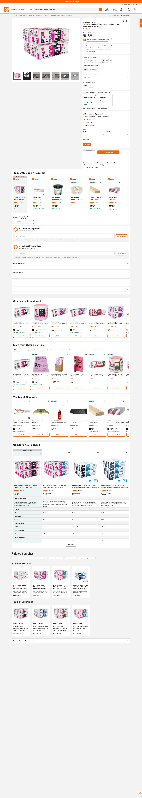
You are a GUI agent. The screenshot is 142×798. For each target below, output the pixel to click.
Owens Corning (18, 623)
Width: (108, 131)
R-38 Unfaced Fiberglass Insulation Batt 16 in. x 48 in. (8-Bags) (80, 628)
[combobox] (66, 9)
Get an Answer (121, 236)
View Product (17, 595)
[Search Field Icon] (100, 9)
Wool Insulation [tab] (99, 350)
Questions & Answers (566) (103, 29)
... (13, 15)
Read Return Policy (92, 167)
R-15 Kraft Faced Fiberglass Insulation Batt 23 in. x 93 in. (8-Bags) (60, 628)
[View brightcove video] (36, 76)
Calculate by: (86, 119)
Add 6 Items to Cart (23, 222)
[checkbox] (14, 179)
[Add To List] (123, 21)
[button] (71, 264)
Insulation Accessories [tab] (69, 350)
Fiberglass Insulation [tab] (31, 350)
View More (71, 544)
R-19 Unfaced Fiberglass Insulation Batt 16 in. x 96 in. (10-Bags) (40, 628)
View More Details (90, 51)
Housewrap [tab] (85, 350)
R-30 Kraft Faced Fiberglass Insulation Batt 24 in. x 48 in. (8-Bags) (20, 628)
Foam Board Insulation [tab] (50, 350)
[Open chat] (141, 23)
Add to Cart (109, 152)
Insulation (31, 15)
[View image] (17, 76)
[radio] (83, 122)
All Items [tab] (17, 350)
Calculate (87, 144)
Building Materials (21, 15)
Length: (85, 131)
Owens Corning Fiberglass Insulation (61, 15)
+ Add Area (86, 139)
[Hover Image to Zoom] (46, 43)
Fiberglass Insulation (42, 15)
